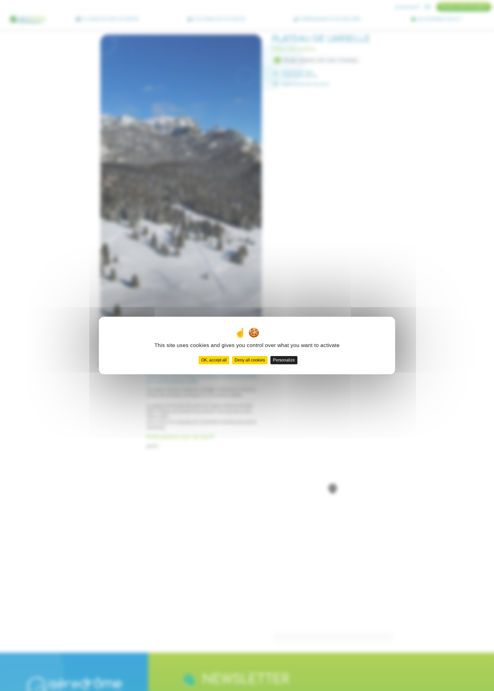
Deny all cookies (250, 360)
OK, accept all (214, 360)
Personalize (284, 360)
